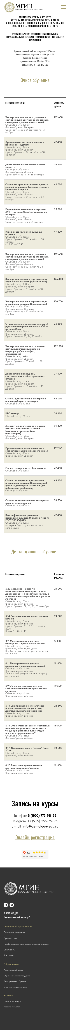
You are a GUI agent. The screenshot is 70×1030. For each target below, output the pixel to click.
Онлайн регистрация (35, 837)
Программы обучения (13, 970)
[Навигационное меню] (63, 7)
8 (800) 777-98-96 (42, 815)
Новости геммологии (13, 1006)
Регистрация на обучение (15, 981)
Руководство (10, 938)
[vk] (12, 905)
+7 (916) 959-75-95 (42, 821)
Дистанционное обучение (35, 552)
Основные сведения (14, 932)
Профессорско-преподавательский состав (26, 943)
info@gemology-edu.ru (40, 826)
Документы (9, 949)
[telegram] (6, 905)
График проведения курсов (15, 987)
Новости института (12, 1001)
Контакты (8, 955)
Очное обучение (35, 80)
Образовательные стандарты (17, 975)
